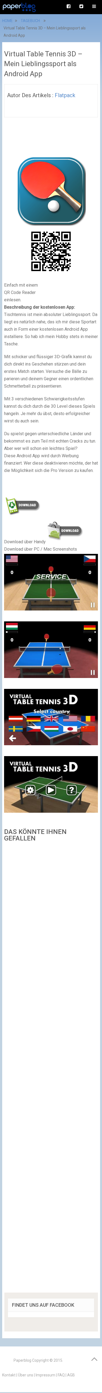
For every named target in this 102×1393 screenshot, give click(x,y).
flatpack (65, 95)
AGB (71, 1375)
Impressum (45, 1375)
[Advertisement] (51, 1069)
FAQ (61, 1375)
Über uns (25, 1375)
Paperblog (22, 1360)
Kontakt (9, 1375)
